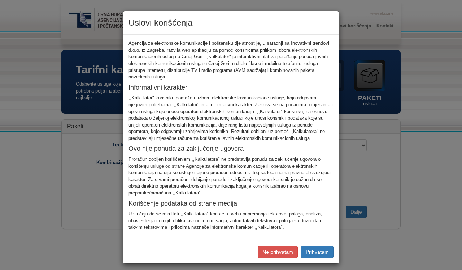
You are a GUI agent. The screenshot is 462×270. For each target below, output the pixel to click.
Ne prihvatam (277, 252)
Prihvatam (317, 252)
